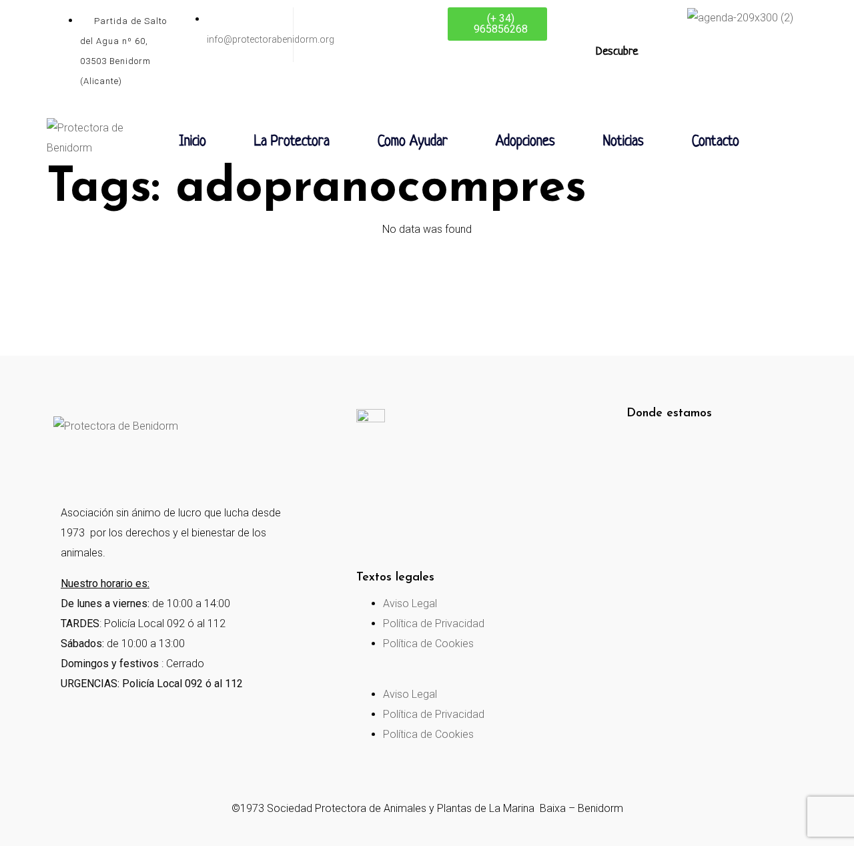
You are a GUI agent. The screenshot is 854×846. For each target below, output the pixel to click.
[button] (444, 675)
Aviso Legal (410, 603)
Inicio (192, 141)
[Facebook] (70, 466)
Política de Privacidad (433, 623)
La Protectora (292, 141)
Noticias (623, 141)
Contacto (715, 141)
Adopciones (525, 141)
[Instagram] (126, 466)
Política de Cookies (428, 643)
